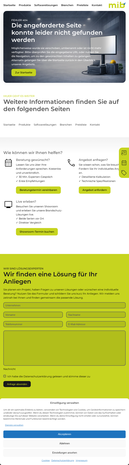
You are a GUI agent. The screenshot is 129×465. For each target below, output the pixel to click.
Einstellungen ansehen (64, 452)
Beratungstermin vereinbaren (38, 190)
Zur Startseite (23, 72)
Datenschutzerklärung (62, 460)
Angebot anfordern (94, 190)
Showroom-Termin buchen (37, 231)
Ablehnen (64, 443)
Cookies (46, 460)
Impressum (82, 460)
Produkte (25, 5)
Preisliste (82, 5)
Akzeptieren (64, 434)
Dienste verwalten (14, 425)
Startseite (9, 5)
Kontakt (97, 5)
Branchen (67, 5)
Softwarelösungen (46, 5)
